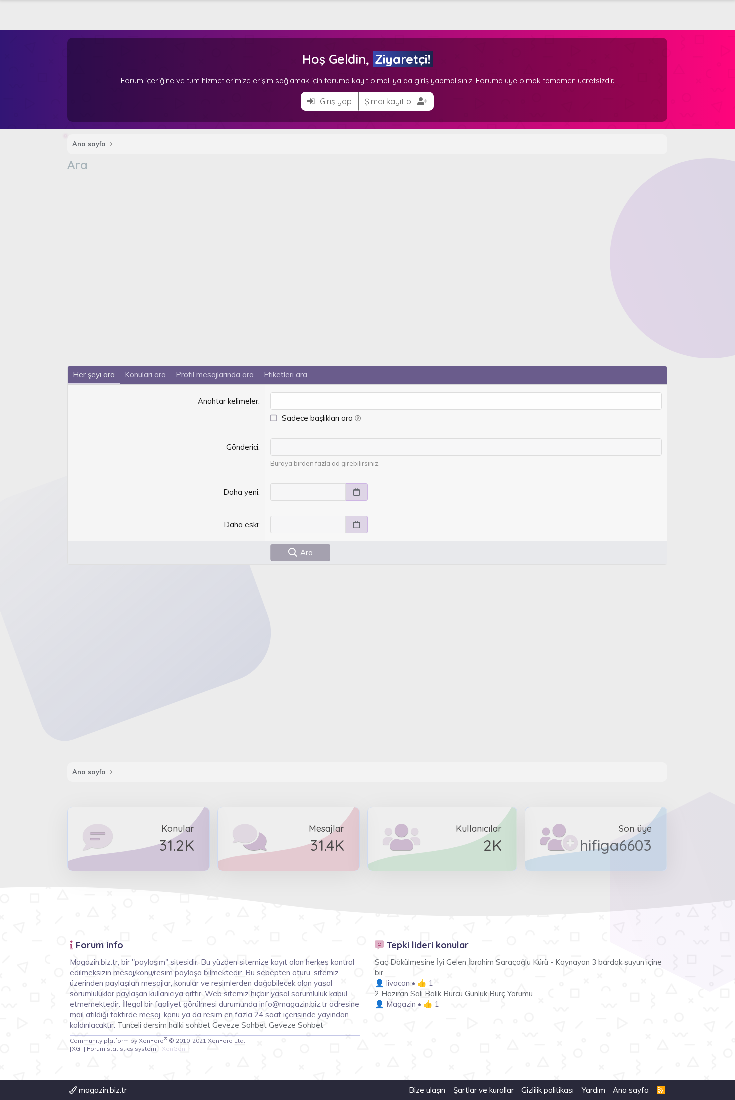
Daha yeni (241, 492)
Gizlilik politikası (548, 1090)
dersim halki (164, 1025)
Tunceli (130, 1025)
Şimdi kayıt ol (390, 101)
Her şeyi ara (94, 374)
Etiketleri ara (286, 374)
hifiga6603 (616, 845)
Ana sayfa (631, 1090)
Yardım (594, 1090)
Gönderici (242, 447)
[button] (358, 418)
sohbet (199, 1025)
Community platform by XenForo (158, 1040)
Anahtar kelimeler (228, 401)
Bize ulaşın (427, 1090)
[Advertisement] (368, 248)
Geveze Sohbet (239, 1025)
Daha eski (241, 524)
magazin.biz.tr (102, 1090)
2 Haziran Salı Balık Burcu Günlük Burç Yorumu (454, 993)
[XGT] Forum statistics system (130, 1048)
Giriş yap (335, 101)
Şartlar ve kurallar (484, 1090)
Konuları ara (145, 374)
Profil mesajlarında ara (215, 374)
